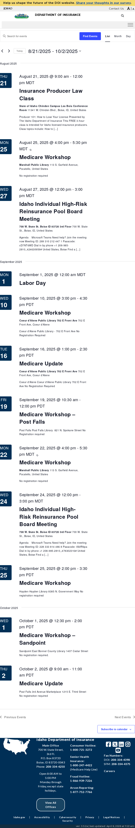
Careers (109, 771)
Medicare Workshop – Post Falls (47, 417)
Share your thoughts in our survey (103, 3)
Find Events (90, 36)
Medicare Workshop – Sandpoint (47, 638)
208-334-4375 (120, 764)
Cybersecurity (67, 817)
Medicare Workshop (45, 157)
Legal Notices (111, 817)
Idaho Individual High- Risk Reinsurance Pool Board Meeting (48, 516)
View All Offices (50, 804)
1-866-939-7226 (81, 780)
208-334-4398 (120, 759)
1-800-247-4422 (81, 765)
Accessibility (42, 817)
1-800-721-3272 (81, 749)
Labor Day (32, 282)
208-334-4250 (55, 766)
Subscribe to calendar (114, 729)
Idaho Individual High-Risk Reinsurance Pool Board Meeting (53, 211)
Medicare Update (41, 363)
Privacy (89, 817)
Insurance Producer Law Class (50, 94)
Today (20, 50)
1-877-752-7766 (81, 792)
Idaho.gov (19, 817)
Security (67, 820)
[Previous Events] (2, 51)
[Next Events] (9, 51)
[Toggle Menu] (130, 24)
